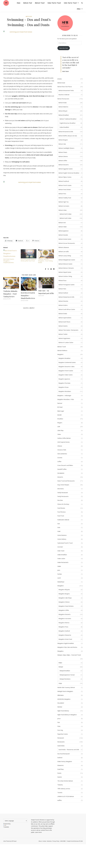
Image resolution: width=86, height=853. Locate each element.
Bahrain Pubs (62, 289)
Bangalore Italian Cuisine (66, 375)
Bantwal (59, 403)
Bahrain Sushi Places (64, 322)
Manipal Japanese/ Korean (67, 675)
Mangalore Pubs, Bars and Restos (67, 647)
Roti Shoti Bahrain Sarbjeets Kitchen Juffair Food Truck (28, 260)
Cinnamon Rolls (61, 450)
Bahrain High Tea (63, 202)
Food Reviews (61, 512)
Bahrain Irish (62, 222)
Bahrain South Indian (65, 218)
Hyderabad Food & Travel (65, 543)
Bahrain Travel (40, 3)
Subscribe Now (63, 48)
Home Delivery (61, 539)
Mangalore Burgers (64, 594)
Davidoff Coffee (62, 469)
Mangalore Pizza (63, 627)
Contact (44, 841)
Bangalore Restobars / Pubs (65, 399)
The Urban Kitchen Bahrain (65, 781)
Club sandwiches (62, 454)
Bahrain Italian (63, 227)
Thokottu (60, 785)
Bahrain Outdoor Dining (65, 276)
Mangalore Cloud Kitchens (66, 606)
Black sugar (60, 411)
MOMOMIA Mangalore (63, 699)
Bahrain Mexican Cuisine (65, 264)
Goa (58, 523)
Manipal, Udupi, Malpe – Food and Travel (69, 655)
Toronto (59, 792)
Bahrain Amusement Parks (66, 90)
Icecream (60, 547)
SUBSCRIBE (63, 841)
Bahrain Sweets (63, 326)
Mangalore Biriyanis (64, 589)
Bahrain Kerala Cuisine (65, 239)
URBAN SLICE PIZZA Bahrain (65, 796)
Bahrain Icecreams (64, 206)
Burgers (59, 422)
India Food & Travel (70, 3)
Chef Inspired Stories (63, 442)
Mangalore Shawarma (65, 635)
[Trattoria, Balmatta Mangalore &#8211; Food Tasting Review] (46, 253)
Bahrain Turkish (63, 334)
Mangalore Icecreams (65, 618)
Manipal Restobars (65, 679)
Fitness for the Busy (63, 504)
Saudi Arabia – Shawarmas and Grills (69, 749)
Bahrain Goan (61, 83)
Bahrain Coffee (63, 160)
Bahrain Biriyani (63, 111)
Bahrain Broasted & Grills (66, 131)
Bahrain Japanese (63, 231)
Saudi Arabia (60, 746)
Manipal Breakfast (65, 670)
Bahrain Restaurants (63, 99)
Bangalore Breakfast (64, 358)
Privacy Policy (55, 841)
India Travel (60, 551)
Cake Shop (60, 430)
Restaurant (60, 738)
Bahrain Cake (62, 144)
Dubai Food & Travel (54, 3)
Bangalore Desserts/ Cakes (66, 366)
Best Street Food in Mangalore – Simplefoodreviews (8, 260)
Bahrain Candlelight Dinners (66, 148)
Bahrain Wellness (62, 350)
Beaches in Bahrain (64, 94)
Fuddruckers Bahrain (63, 520)
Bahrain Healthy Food (65, 198)
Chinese (59, 446)
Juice (58, 570)
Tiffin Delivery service (63, 788)
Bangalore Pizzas (64, 387)
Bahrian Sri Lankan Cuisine (66, 342)
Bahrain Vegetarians (64, 338)
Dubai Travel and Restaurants (66, 481)
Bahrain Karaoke (63, 235)
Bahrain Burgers (63, 140)
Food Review (61, 508)
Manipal (61, 667)
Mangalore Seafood (64, 631)
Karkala (59, 574)
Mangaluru (60, 651)
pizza (58, 718)
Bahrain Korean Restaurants (67, 243)
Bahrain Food (27, 3)
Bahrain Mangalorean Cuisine (67, 260)
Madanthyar (60, 582)
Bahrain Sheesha (63, 301)
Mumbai (59, 707)
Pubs (58, 726)
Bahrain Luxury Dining (65, 255)
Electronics (60, 488)
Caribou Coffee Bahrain (64, 438)
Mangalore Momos (64, 622)
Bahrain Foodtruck (64, 181)
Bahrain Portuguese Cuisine (66, 284)
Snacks (59, 773)
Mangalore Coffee (64, 610)
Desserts (60, 477)
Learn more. (38, 832)
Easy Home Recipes (63, 485)
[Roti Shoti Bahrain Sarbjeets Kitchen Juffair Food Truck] (28, 253)
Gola (58, 527)
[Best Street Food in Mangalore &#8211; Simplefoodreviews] (11, 253)
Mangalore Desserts (64, 614)
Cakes (59, 434)
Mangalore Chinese (64, 602)
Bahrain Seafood (63, 293)
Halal (58, 531)
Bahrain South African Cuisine (67, 309)
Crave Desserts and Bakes (65, 465)
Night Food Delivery (63, 711)
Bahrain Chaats (63, 152)
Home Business (62, 535)
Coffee (59, 461)
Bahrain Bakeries (63, 107)
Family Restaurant (62, 492)
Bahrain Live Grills (64, 251)
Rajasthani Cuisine (62, 734)
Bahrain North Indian (65, 214)
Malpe (60, 662)
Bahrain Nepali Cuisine (65, 272)
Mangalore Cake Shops (65, 598)
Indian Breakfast (64, 127)
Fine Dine (60, 500)
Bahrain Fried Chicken (65, 189)
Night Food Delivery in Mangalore (67, 714)
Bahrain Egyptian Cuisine (66, 169)
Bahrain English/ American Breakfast (69, 173)
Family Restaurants (63, 496)
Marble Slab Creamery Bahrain (66, 687)
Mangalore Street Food (65, 639)
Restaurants (61, 742)
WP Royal (14, 841)
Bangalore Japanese (64, 379)
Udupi (60, 683)
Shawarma (60, 765)
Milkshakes (60, 695)
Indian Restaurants (62, 562)
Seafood (59, 757)
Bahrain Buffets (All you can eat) (68, 136)
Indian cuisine (61, 558)
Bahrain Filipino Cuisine (65, 177)
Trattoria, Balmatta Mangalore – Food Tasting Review (45, 260)
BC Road (59, 407)
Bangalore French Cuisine (66, 370)
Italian (59, 566)
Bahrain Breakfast (64, 115)
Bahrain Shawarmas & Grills (66, 297)
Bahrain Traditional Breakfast (68, 119)
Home (18, 3)
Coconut (59, 457)
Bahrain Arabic (63, 102)
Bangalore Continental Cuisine (67, 362)
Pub (58, 722)
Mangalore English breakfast (65, 643)
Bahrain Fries (62, 193)
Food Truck (60, 516)
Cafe (58, 426)
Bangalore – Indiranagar (64, 395)
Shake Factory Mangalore (64, 761)
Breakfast (60, 419)
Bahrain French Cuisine (65, 185)
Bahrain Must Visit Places (64, 86)
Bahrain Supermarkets (65, 317)
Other (79, 9)
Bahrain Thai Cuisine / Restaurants (68, 330)
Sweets (59, 777)
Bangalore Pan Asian (64, 383)
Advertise (49, 841)
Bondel (59, 415)
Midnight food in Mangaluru (65, 691)
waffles (59, 800)
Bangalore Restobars (65, 391)
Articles (29, 16)
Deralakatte (60, 473)
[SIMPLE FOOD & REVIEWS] (6, 3)
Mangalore (60, 586)
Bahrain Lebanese (64, 247)
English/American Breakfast (67, 123)
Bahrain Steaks (63, 313)
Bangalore (60, 354)
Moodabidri (60, 703)
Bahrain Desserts (64, 164)
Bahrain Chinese (63, 156)
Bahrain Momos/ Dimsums (66, 268)
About (40, 841)
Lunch (59, 578)
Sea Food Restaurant (63, 754)
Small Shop (60, 769)
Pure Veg (60, 730)
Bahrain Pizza (62, 280)
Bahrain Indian (63, 210)
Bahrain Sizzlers (63, 305)
